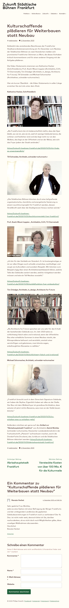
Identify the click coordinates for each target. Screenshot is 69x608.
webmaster (13, 40)
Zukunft (45, 13)
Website (10, 584)
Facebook (27, 601)
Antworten (10, 534)
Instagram (36, 601)
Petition (26, 13)
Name (10, 570)
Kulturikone (36, 13)
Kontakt (62, 13)
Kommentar (13, 556)
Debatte (54, 13)
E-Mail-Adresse (13, 578)
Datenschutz (54, 601)
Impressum (45, 601)
